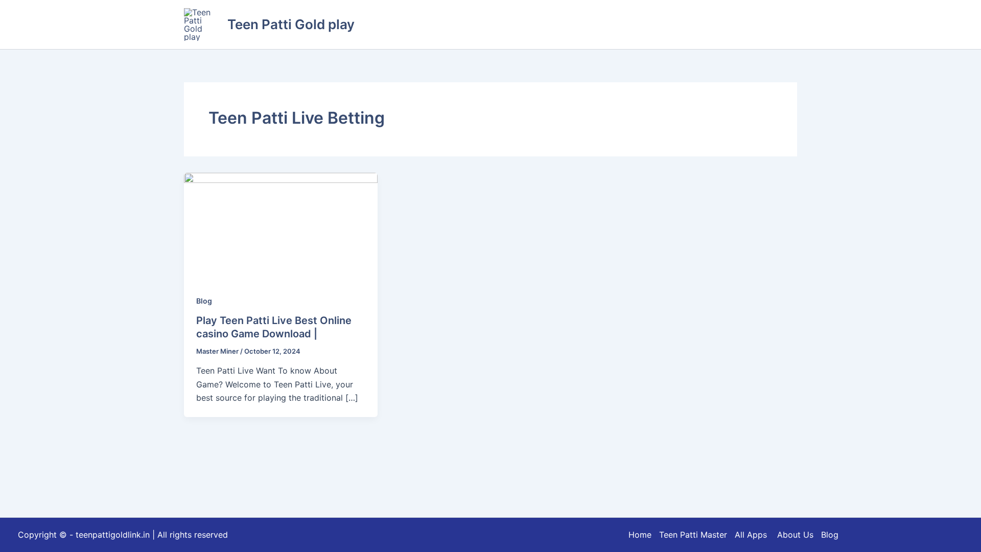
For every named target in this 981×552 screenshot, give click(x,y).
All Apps (755, 535)
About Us (795, 535)
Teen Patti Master (693, 535)
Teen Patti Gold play (291, 24)
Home (639, 535)
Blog (204, 300)
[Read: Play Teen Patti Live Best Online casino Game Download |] (281, 226)
